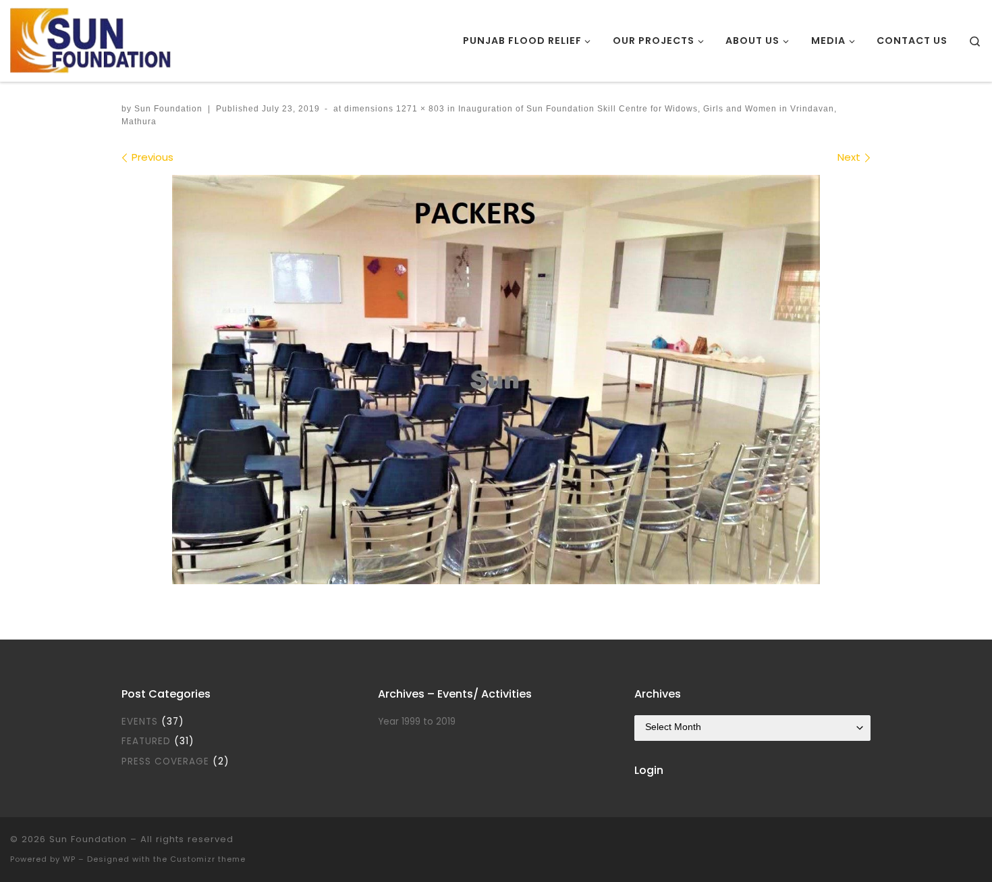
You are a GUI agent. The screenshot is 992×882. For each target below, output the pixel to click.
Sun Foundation (168, 108)
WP (69, 859)
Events (139, 721)
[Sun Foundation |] (92, 39)
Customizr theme (208, 859)
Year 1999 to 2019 (417, 721)
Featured (146, 741)
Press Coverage (165, 761)
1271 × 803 (419, 108)
